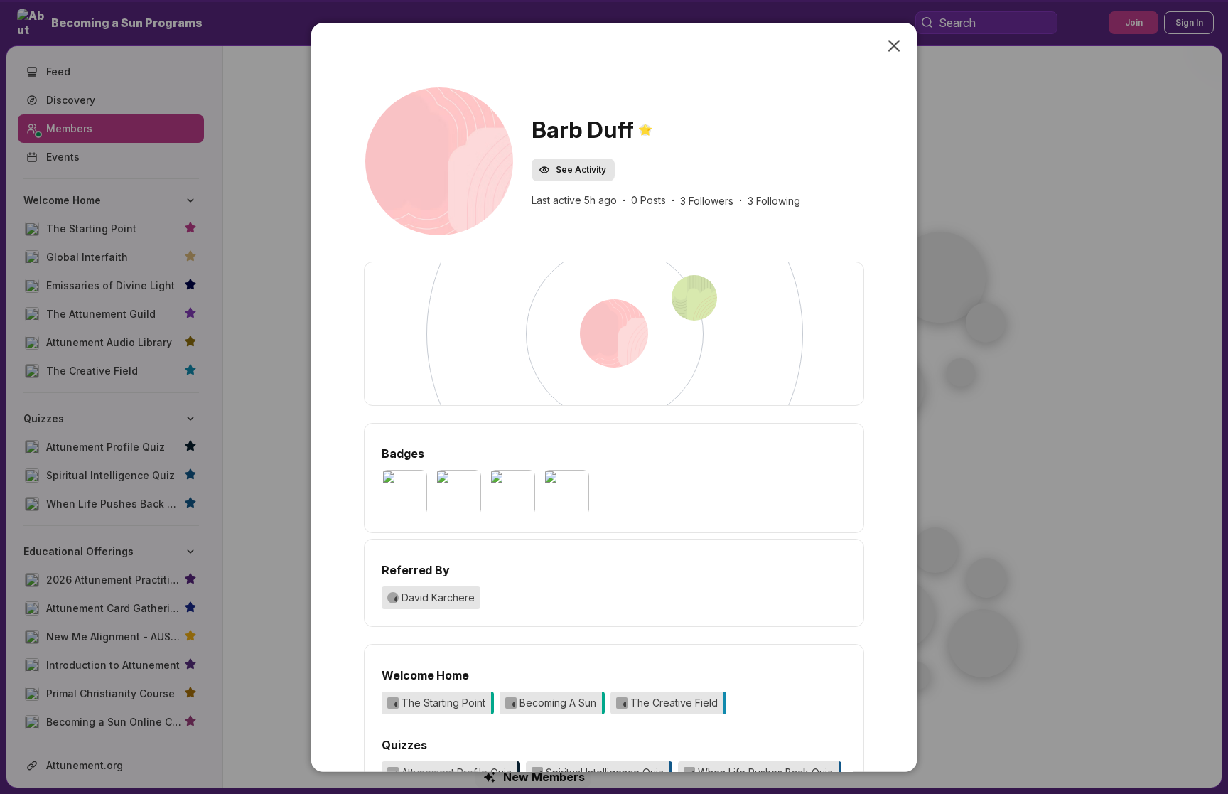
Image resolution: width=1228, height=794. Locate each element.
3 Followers (706, 201)
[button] (439, 160)
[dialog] (614, 397)
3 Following (774, 201)
